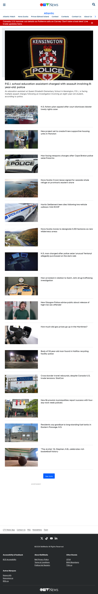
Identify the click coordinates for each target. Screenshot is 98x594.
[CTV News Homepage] (49, 4)
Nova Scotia (23, 17)
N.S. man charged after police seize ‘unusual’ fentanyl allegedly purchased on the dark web (66, 254)
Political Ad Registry (42, 565)
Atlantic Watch (9, 17)
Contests (65, 17)
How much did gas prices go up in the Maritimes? (64, 327)
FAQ (29, 530)
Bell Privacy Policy (42, 559)
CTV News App (9, 530)
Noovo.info (7, 575)
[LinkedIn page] (56, 538)
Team (46, 530)
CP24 (68, 559)
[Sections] (4, 4)
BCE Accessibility (9, 559)
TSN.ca (69, 565)
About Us (88, 17)
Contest (55, 17)
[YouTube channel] (51, 538)
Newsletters (37, 530)
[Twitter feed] (41, 538)
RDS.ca (6, 581)
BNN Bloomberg (72, 562)
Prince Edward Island (40, 17)
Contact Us (76, 17)
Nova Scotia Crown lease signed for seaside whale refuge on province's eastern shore (65, 181)
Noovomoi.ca (8, 578)
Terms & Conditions (42, 562)
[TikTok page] (46, 538)
